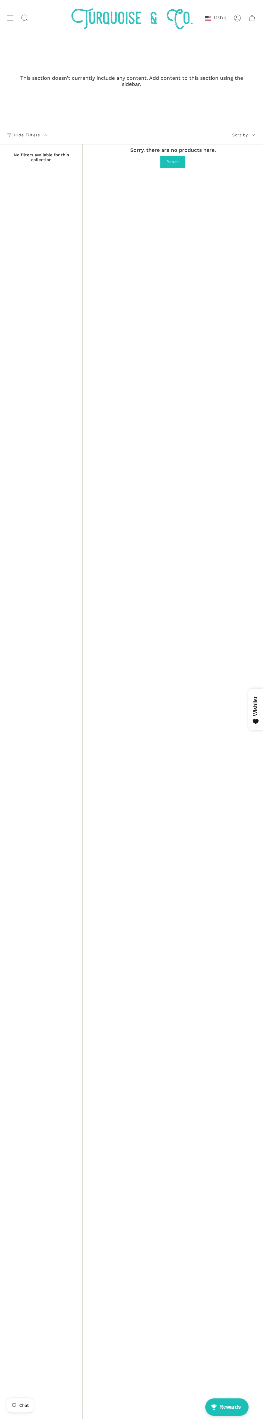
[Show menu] (10, 18)
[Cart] (252, 18)
